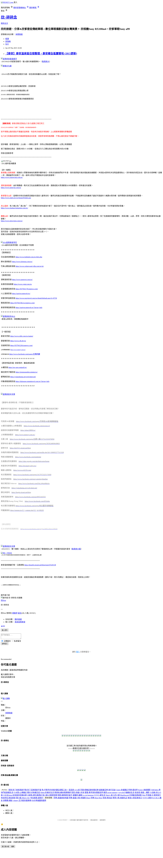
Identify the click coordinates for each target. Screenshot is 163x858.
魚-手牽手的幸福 (48, 790)
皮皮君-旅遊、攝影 (142, 792)
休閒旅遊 (19, 34)
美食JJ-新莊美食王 (135, 798)
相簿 (7, 39)
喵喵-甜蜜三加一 (61, 790)
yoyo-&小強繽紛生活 (126, 792)
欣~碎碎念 (9, 17)
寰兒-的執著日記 (33, 792)
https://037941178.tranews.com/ (27, 289)
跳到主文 (4, 23)
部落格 (8, 41)
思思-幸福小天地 (77, 792)
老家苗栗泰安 (20, 622)
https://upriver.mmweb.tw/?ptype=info (29, 307)
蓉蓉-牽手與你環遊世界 (94, 792)
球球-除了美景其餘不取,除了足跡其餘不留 (24, 790)
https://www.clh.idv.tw (18, 341)
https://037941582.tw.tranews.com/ (22, 303)
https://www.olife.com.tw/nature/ (21, 336)
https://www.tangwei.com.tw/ (22, 279)
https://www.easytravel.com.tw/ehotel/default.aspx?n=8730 (36, 298)
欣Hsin (3, 600)
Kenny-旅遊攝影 (144, 790)
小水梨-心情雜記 (20, 792)
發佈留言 (5, 644)
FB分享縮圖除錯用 (38, 800)
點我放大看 (76, 549)
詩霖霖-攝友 (8, 800)
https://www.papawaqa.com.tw (12, 177)
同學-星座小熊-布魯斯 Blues (79, 798)
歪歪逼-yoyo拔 (74, 790)
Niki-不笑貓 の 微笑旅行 (151, 795)
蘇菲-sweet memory (110, 792)
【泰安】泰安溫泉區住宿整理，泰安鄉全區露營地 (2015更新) (41, 53)
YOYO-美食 (147, 798)
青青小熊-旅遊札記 (119, 798)
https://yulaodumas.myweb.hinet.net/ (23, 377)
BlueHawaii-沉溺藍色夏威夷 (131, 795)
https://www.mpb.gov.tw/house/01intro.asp (16, 198)
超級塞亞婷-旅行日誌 (107, 790)
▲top (3, 626)
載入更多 (5, 630)
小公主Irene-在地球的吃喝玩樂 (15, 795)
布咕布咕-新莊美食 (8, 798)
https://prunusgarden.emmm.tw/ (27, 372)
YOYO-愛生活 (99, 795)
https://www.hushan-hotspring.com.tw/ (14, 208)
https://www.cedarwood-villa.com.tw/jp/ (30, 266)
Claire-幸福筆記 (122, 790)
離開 (12, 846)
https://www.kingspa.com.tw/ (22, 262)
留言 (20, 613)
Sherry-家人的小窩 (113, 795)
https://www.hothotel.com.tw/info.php (29, 257)
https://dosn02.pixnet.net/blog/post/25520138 (40, 565)
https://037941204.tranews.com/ (21, 345)
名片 (7, 44)
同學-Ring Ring (96, 798)
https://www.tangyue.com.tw (11, 188)
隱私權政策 (94, 820)
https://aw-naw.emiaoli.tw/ (17, 367)
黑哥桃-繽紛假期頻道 (62, 792)
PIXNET (64, 820)
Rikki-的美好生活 (47, 792)
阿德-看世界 (133, 790)
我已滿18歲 (5, 846)
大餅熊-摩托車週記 (34, 795)
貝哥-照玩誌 (107, 798)
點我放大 (45, 61)
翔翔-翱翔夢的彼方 (65, 795)
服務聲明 (102, 820)
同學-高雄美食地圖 (61, 798)
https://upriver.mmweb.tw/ (21, 293)
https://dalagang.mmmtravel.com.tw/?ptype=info (32, 381)
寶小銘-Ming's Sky (23, 798)
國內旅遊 (18, 619)
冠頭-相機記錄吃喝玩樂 (89, 790)
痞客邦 (15, 613)
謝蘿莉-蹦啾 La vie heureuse (83, 795)
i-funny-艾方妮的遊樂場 (22, 800)
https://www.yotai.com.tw (23, 284)
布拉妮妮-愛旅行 (36, 798)
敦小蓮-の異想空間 (49, 795)
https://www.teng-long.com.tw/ (12, 221)
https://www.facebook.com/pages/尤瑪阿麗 (24, 354)
